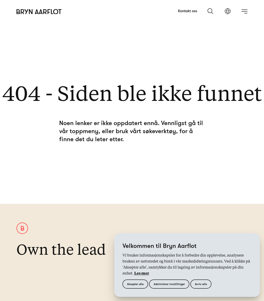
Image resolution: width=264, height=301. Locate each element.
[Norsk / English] (227, 11)
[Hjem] (39, 11)
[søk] (210, 11)
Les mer (141, 273)
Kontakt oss (187, 10)
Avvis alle (201, 284)
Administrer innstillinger (169, 284)
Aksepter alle (135, 284)
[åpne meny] (244, 11)
